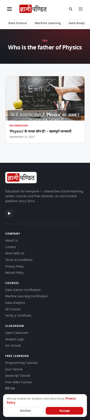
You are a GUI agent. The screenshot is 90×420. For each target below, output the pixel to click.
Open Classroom (16, 333)
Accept (64, 410)
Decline (25, 411)
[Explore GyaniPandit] (80, 9)
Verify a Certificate (18, 316)
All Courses (13, 309)
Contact (10, 247)
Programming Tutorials (21, 363)
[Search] (70, 9)
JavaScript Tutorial (17, 376)
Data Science (17, 23)
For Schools (13, 346)
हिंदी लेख (10, 388)
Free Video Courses (18, 382)
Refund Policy (14, 273)
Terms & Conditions (18, 260)
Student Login (14, 339)
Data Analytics (15, 303)
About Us (11, 240)
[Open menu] (9, 9)
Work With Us (14, 253)
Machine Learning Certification (26, 296)
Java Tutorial (13, 369)
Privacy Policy (14, 266)
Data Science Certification (23, 290)
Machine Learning (48, 23)
